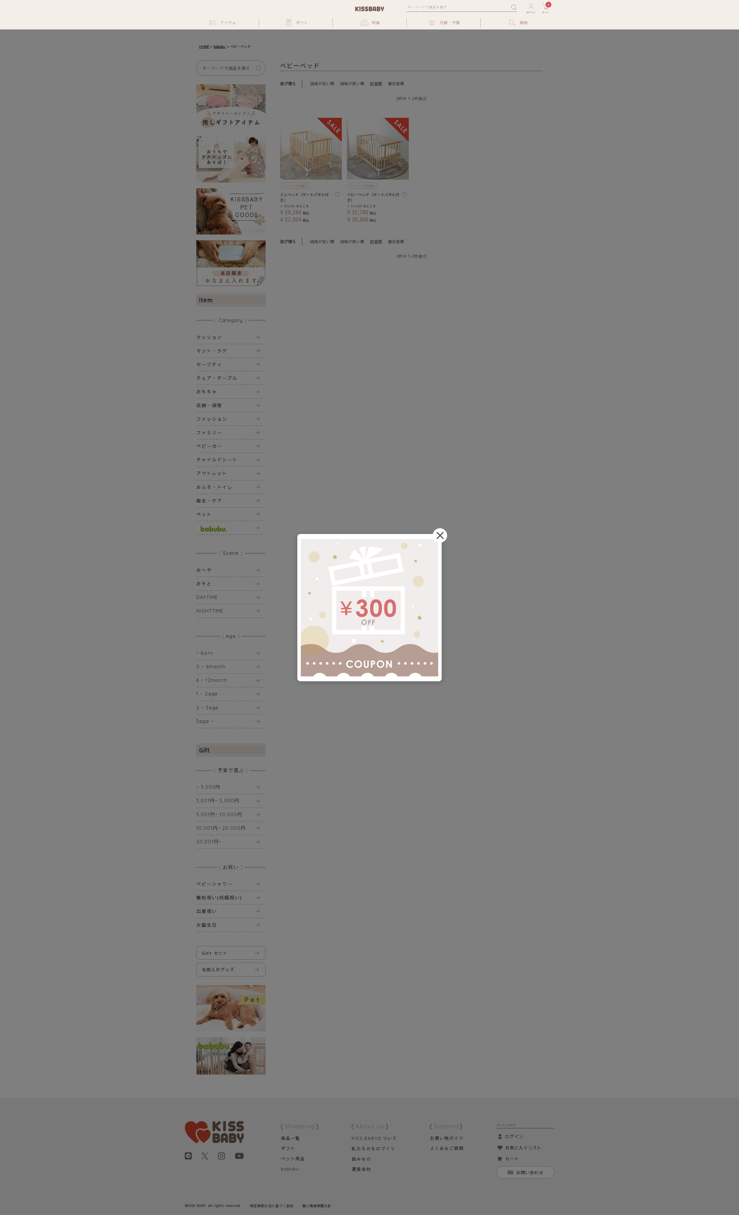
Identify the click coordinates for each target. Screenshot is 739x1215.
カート (512, 1159)
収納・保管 (209, 405)
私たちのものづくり (373, 1148)
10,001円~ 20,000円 (221, 828)
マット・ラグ (211, 350)
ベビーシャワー (214, 884)
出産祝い (206, 911)
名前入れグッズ (218, 969)
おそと (204, 583)
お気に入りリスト (523, 1148)
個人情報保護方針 (316, 1205)
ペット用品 (293, 1159)
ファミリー (209, 432)
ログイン (514, 1136)
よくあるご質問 (447, 1148)
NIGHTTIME (210, 611)
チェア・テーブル (217, 378)
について (374, 1138)
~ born (204, 653)
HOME (204, 46)
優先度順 (396, 83)
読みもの (361, 1159)
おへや (204, 570)
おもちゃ (206, 391)
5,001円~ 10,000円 (219, 814)
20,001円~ (208, 841)
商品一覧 (290, 1138)
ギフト (288, 1148)
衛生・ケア (209, 500)
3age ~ (205, 721)
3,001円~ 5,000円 (218, 800)
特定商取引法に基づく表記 (272, 1205)
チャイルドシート (217, 459)
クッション (209, 337)
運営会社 (361, 1169)
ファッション (211, 419)
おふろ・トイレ (214, 487)
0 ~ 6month (210, 666)
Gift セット (215, 953)
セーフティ (209, 364)
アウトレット (211, 473)
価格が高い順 (352, 83)
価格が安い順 (322, 83)
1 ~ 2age (207, 694)
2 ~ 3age (207, 707)
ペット (204, 514)
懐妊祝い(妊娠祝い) (219, 897)
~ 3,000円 (208, 787)
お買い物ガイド (447, 1138)
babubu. (220, 46)
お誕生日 (206, 925)
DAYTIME (207, 597)
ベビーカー (209, 446)
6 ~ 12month (211, 680)
